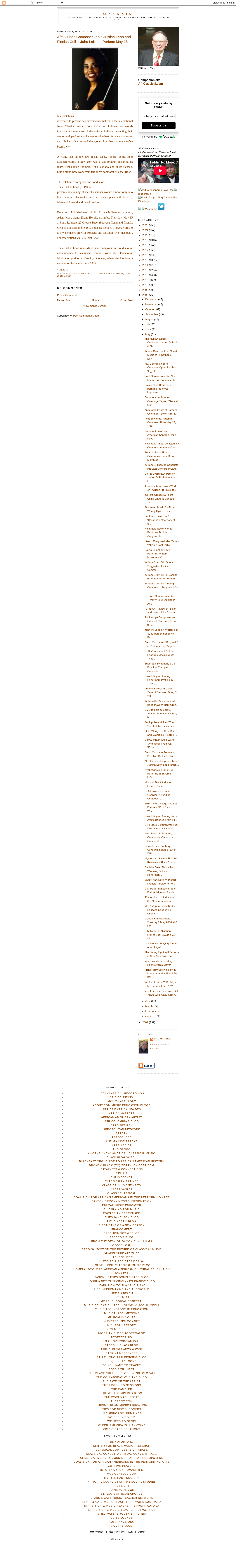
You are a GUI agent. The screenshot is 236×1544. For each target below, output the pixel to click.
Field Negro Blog (121, 1221)
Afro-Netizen (122, 1125)
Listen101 (121, 1297)
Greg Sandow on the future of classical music (121, 1249)
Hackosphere (122, 1257)
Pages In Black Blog (121, 1345)
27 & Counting (121, 1097)
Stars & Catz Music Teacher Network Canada (121, 1505)
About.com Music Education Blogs (121, 1105)
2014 (145, 265)
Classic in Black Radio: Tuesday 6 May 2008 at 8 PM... (161, 922)
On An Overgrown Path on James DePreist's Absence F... (161, 477)
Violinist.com (121, 1525)
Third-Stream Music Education (121, 1405)
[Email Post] (69, 270)
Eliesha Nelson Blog (122, 1217)
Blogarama (144, 193)
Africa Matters (122, 1113)
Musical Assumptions (121, 1313)
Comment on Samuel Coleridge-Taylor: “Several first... (161, 401)
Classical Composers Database (122, 1449)
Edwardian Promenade (121, 1213)
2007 (145, 1022)
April (148, 1001)
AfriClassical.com (150, 83)
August (149, 319)
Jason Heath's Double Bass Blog (122, 1277)
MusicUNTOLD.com (121, 1473)
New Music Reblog (122, 1329)
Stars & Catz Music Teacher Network (122, 1497)
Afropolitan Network (121, 1129)
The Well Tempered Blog (121, 1393)
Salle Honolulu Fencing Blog (122, 1357)
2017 (145, 250)
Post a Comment (67, 295)
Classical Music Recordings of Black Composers (121, 1458)
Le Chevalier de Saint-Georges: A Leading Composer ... (158, 795)
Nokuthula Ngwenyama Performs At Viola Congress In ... (158, 532)
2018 (145, 245)
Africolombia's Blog (122, 1121)
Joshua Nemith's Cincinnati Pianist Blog (121, 1281)
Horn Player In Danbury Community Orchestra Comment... (159, 837)
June (148, 329)
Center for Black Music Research (121, 1446)
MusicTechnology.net (121, 1321)
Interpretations (65, 116)
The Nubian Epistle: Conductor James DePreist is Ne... (162, 342)
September (152, 314)
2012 (145, 275)
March (149, 1006)
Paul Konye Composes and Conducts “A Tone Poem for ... (160, 621)
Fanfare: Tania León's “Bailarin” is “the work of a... (160, 520)
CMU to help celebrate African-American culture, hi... (161, 713)
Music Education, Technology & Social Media (121, 1305)
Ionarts (121, 1273)
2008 (68, 274)
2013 (145, 270)
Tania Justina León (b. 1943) (74, 187)
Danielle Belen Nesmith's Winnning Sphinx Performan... (159, 871)
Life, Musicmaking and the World (121, 1289)
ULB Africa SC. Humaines (121, 1413)
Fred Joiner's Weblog (121, 1233)
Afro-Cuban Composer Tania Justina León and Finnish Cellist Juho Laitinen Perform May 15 (94, 39)
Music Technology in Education (121, 1309)
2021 (145, 230)
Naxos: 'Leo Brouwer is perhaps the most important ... (158, 389)
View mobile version (95, 306)
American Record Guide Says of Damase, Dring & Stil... (161, 692)
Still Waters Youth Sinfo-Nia (121, 1513)
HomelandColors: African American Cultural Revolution (121, 1269)
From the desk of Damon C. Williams (121, 1241)
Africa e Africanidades (122, 1109)
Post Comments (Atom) (86, 315)
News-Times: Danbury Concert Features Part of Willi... (160, 850)
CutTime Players (121, 1465)
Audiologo (122, 1149)
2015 (145, 260)
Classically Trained (122, 1181)
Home (95, 300)
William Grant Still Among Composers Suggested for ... (161, 587)
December (151, 299)
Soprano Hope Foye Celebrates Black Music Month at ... (160, 456)
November (151, 304)
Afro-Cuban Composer (84, 274)
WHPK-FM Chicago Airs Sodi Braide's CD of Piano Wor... (161, 807)
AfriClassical (118, 14)
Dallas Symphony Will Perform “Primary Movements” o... (157, 554)
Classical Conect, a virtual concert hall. (121, 1453)
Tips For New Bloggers (121, 1409)
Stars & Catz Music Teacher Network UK (121, 1510)
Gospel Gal (121, 1245)
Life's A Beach (121, 1293)
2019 (145, 240)
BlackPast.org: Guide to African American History (121, 1161)
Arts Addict (122, 1145)
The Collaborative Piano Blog (121, 1377)
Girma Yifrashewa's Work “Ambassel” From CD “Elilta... (159, 743)
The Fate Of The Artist (122, 1381)
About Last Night (121, 1101)
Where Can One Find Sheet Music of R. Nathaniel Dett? (161, 355)
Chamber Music (106, 274)
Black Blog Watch (122, 1157)
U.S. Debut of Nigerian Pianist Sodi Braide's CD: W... (160, 935)
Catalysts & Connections (121, 1169)
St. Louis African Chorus (122, 1493)
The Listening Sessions (121, 1385)
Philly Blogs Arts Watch (121, 1349)
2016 (145, 255)
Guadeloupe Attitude (122, 1253)
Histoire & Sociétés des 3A (121, 1261)
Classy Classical (121, 1193)
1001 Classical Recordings (121, 1093)
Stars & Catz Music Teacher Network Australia (122, 1502)
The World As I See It (121, 1397)
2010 (145, 285)
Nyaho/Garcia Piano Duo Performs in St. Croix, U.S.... (159, 774)
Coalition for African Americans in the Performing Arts (122, 1197)
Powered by (149, 136)
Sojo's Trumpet (122, 1369)
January (150, 1016)
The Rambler (121, 1389)
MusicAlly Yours (122, 1317)
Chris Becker (122, 1177)
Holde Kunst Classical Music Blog (121, 1265)
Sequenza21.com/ (121, 1361)
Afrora (122, 1133)
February (151, 1011)
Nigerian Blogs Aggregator (121, 1333)
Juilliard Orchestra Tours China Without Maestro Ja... (159, 498)
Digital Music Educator (121, 1205)
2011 (145, 280)
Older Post (126, 300)
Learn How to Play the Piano (122, 1285)
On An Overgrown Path (122, 1341)
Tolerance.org (122, 1522)
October (150, 309)
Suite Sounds (122, 1517)
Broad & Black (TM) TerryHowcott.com (121, 1165)
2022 (145, 225)
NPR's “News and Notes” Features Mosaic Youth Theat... (159, 655)
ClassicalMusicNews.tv (121, 1185)
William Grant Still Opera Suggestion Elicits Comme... (159, 566)
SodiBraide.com (122, 1490)
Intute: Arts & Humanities (121, 1470)
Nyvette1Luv (121, 1337)
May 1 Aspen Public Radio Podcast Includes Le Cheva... (160, 910)
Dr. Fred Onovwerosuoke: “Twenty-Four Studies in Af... (160, 600)
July (148, 324)
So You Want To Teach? (121, 1365)
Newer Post (64, 300)
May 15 (119, 274)
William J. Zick (162, 1039)
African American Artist (121, 1117)
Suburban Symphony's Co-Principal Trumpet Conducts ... (160, 667)
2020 (145, 235)
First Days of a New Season (122, 1225)
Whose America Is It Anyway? (121, 1425)
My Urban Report (121, 1325)
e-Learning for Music (122, 1209)
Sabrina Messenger (122, 1353)
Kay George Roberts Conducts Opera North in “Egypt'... (160, 367)
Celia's (121, 1173)
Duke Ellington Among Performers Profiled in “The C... (159, 680)
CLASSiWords (122, 1189)
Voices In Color (121, 1417)
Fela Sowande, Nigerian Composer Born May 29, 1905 (160, 422)
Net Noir (121, 1485)
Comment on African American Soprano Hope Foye (160, 435)
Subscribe (158, 125)
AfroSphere (122, 1137)
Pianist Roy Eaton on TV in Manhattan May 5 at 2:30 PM (161, 973)
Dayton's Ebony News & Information (122, 1201)
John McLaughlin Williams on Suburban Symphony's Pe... (161, 633)
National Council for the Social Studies (122, 1481)
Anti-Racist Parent (121, 1141)
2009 (145, 290)
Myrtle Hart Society (121, 1478)
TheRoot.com (122, 1401)
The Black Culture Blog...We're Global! (121, 1373)
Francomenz (121, 1229)
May (148, 334)
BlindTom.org (121, 1441)
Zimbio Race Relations (121, 1429)
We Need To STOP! (121, 1421)
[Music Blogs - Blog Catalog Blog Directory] (158, 201)
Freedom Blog (121, 1237)
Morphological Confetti (122, 1301)
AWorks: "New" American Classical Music (121, 1153)
